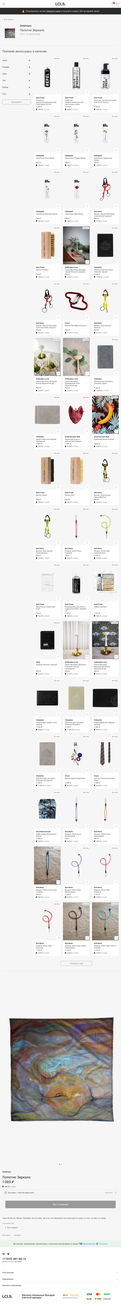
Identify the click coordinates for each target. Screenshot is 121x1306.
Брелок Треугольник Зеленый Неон (44, 552)
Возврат (17, 1235)
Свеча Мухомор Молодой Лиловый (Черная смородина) (75, 667)
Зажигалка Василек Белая (46, 214)
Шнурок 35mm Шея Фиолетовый (73, 891)
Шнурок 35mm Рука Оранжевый (102, 835)
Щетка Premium (42, 270)
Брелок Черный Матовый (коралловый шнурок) (104, 215)
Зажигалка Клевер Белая (75, 158)
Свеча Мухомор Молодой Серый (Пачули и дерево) (75, 271)
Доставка (6, 1235)
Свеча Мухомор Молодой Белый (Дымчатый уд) (46, 382)
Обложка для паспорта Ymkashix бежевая (74, 723)
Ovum (67, 323)
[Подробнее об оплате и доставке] (116, 1193)
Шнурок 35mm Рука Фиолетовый (73, 835)
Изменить (109, 1192)
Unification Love (71, 267)
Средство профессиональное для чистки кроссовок (74, 102)
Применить (16, 102)
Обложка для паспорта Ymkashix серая (103, 382)
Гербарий (40, 156)
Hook (38, 662)
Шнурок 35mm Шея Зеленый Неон (102, 552)
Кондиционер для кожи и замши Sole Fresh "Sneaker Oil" (75, 609)
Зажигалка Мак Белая (74, 214)
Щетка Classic (41, 495)
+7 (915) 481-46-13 (14, 1258)
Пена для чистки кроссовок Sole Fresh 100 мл (105, 101)
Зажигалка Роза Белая (45, 158)
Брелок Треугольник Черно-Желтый (102, 496)
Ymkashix (98, 267)
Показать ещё (76, 963)
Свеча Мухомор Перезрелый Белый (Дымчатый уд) (102, 667)
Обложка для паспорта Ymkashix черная (103, 271)
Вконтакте (88, 1244)
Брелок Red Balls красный (75, 325)
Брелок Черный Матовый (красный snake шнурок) (46, 326)
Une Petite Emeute (43, 832)
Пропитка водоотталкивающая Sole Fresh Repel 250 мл (46, 102)
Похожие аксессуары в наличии (24, 51)
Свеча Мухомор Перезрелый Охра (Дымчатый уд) (72, 383)
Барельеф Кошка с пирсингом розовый (73, 440)
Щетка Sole (69, 495)
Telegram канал (53, 11)
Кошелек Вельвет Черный (46, 665)
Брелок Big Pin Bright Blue (75, 778)
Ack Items (98, 211)
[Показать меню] (4, 4)
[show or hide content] (118, 1272)
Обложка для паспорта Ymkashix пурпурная (45, 779)
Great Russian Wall (72, 437)
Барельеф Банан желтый (104, 439)
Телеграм (103, 1244)
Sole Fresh (40, 98)
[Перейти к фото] (59, 1164)
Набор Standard (100, 607)
